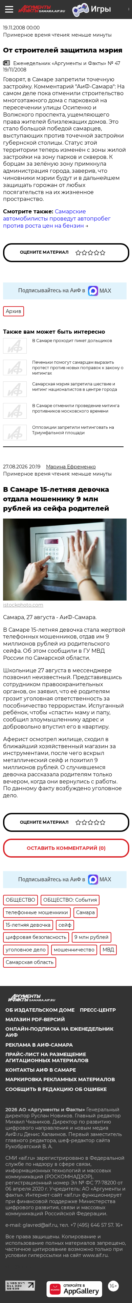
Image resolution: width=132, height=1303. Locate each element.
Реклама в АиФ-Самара (39, 1045)
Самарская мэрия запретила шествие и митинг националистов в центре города (74, 386)
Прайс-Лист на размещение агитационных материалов (46, 1057)
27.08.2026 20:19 (22, 467)
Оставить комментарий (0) (66, 848)
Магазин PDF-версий (35, 1019)
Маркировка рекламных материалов (60, 1079)
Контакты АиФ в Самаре (40, 1070)
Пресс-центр (98, 1010)
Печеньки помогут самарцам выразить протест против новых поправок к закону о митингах (78, 368)
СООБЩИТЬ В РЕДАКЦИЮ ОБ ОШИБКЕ (56, 1089)
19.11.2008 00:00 (21, 28)
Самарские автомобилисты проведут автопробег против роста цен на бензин (57, 218)
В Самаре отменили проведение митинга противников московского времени (75, 408)
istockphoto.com (23, 605)
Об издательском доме (39, 1010)
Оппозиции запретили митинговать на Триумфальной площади (73, 430)
